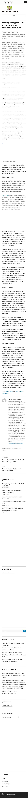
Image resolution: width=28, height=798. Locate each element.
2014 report (6, 195)
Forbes (3, 450)
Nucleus (2, 794)
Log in (3, 778)
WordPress (8, 796)
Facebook (6, 393)
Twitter (16, 391)
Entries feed (5, 781)
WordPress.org (6, 786)
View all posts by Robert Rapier (15, 443)
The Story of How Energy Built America (12, 497)
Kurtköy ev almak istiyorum (9, 673)
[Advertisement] (14, 221)
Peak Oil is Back (12, 691)
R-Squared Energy (10, 11)
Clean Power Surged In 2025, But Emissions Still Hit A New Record (13, 675)
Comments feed (6, 783)
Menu (14, 15)
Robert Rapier (9, 391)
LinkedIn (21, 391)
